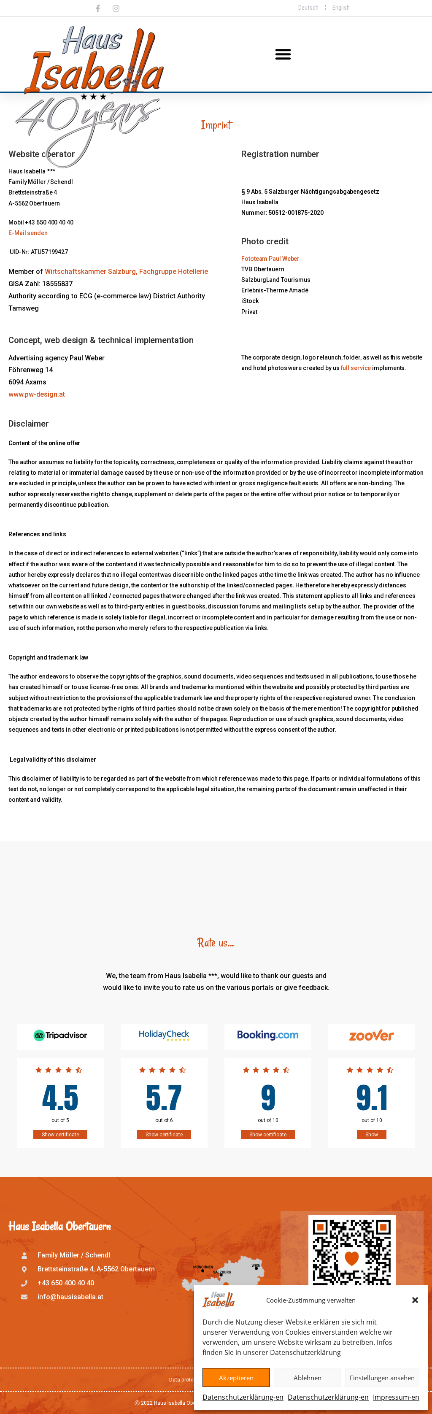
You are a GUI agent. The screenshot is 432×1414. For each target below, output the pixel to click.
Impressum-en (396, 1397)
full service (356, 368)
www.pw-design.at (36, 394)
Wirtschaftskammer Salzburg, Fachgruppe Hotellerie (126, 272)
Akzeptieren (236, 1377)
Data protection (187, 1380)
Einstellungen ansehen (382, 1377)
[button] (415, 1300)
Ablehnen (307, 1377)
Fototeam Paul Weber (270, 258)
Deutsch (308, 7)
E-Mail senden (28, 233)
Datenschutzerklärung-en (243, 1397)
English (341, 7)
